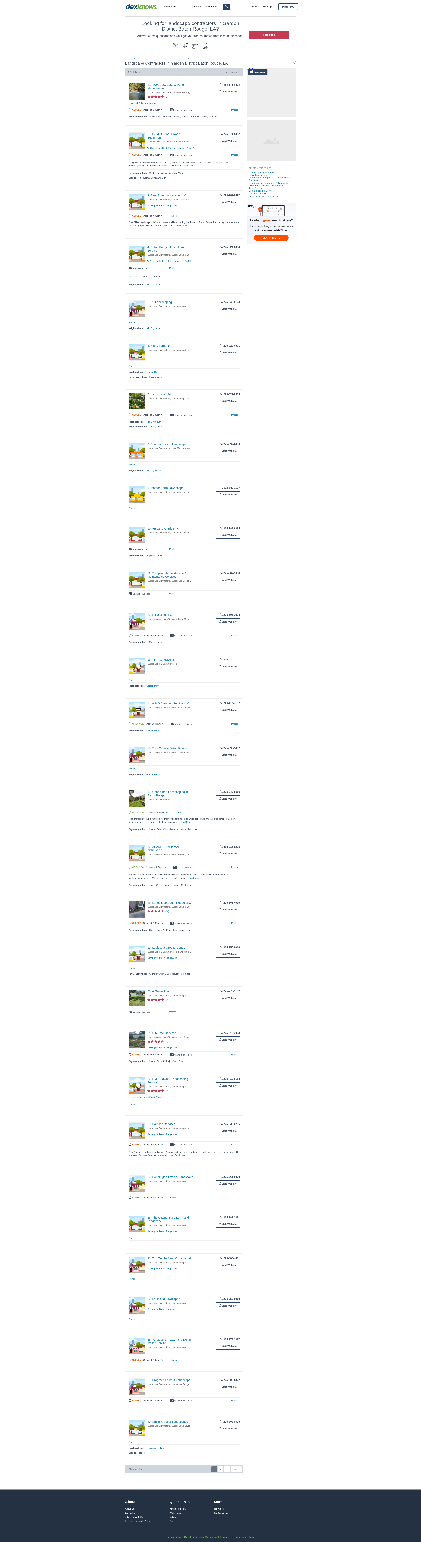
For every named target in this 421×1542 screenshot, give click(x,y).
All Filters (135, 72)
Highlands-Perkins (155, 555)
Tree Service (184, 752)
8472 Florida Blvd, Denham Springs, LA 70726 (172, 148)
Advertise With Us (134, 1517)
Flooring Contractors (188, 854)
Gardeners (255, 180)
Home (127, 59)
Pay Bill (173, 1521)
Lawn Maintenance (180, 448)
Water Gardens (154, 92)
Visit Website (229, 91)
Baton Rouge (142, 59)
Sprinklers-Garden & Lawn (263, 196)
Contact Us (130, 1513)
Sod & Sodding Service (261, 190)
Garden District (153, 372)
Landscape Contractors (158, 199)
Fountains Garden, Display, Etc (178, 92)
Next (236, 1469)
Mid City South (153, 284)
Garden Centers (179, 199)
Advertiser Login (178, 1509)
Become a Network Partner (138, 1521)
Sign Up (267, 6)
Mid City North (153, 470)
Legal (251, 1537)
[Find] (226, 7)
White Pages (176, 1513)
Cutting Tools (168, 142)
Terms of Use (239, 1537)
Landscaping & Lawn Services (186, 255)
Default (234, 72)
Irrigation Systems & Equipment (266, 185)
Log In (253, 6)
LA (134, 59)
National (174, 1517)
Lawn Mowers (154, 142)
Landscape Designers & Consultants (189, 492)
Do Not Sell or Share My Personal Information (206, 1537)
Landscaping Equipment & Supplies (188, 1426)
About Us (129, 1509)
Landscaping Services (160, 59)
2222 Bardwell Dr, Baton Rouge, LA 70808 (170, 261)
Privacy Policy (174, 1537)
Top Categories (221, 1513)
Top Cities (219, 1509)
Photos (234, 110)
